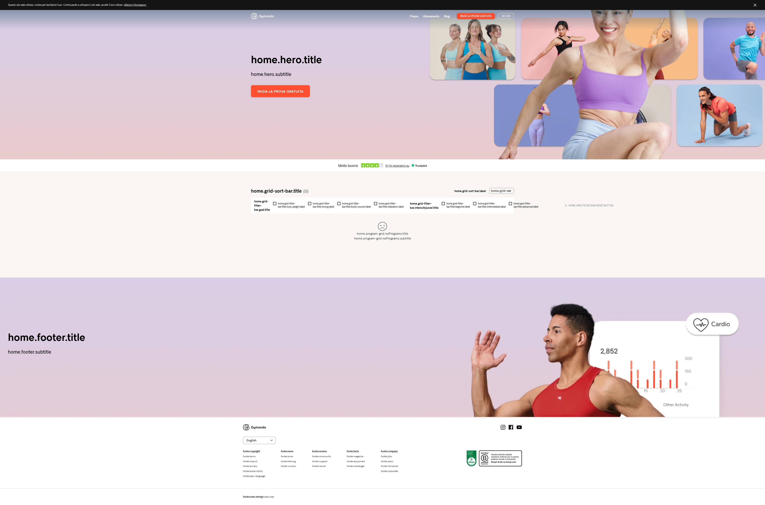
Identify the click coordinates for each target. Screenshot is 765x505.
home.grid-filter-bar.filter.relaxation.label (391, 205)
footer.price (287, 456)
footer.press (387, 461)
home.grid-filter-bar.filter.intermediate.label (492, 205)
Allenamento (431, 16)
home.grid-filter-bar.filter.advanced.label (526, 205)
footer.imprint (250, 461)
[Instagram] (503, 427)
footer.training (288, 461)
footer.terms (249, 456)
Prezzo (414, 16)
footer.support (319, 461)
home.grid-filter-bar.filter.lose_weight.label (291, 205)
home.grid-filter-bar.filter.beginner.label (458, 205)
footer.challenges (356, 466)
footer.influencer (389, 466)
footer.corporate (389, 471)
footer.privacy (250, 466)
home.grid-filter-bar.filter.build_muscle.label (356, 205)
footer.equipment (356, 461)
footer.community (321, 456)
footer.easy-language (254, 476)
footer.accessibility (253, 471)
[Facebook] (511, 427)
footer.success (288, 466)
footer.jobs (386, 456)
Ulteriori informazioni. (135, 4)
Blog (447, 16)
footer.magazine (355, 456)
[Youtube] (519, 427)
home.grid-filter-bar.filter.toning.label (323, 205)
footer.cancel (319, 466)
